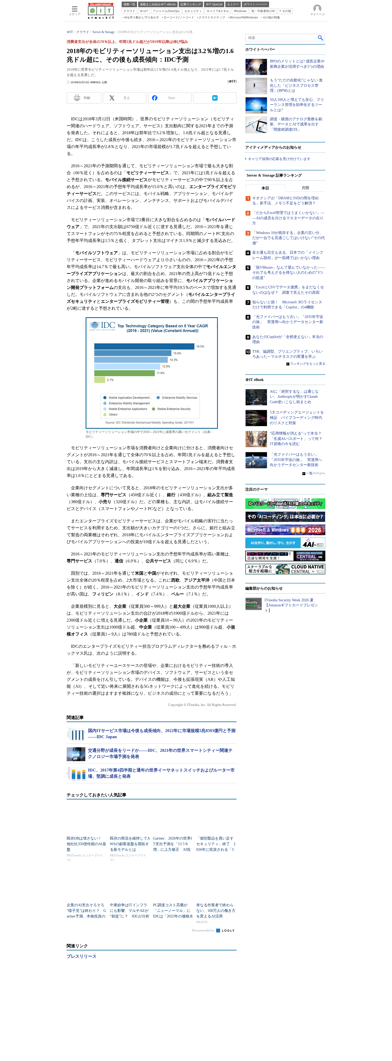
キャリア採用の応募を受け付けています (279, 159)
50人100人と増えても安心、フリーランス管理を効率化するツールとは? (297, 105)
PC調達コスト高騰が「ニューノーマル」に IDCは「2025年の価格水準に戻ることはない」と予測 (173, 916)
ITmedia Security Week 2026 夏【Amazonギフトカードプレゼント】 (291, 605)
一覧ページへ (315, 473)
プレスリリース (82, 956)
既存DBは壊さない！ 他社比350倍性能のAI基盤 (86, 844)
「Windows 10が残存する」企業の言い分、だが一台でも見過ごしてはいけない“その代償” (288, 238)
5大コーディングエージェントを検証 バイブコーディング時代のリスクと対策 (297, 417)
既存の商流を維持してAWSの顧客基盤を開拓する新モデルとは (130, 844)
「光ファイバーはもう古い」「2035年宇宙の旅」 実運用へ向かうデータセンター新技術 (287, 322)
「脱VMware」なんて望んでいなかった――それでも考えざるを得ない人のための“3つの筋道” (288, 272)
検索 (321, 37)
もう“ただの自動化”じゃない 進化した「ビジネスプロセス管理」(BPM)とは (296, 85)
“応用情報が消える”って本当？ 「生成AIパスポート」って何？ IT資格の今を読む (298, 438)
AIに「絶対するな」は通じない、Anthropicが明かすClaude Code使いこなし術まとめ (294, 397)
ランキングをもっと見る (307, 363)
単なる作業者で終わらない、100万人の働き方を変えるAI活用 (215, 910)
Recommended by (203, 930)
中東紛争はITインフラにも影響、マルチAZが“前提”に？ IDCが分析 (129, 910)
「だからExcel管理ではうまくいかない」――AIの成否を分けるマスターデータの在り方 (288, 218)
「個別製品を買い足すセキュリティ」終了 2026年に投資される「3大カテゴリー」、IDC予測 (216, 849)
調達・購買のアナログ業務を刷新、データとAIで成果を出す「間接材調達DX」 (296, 124)
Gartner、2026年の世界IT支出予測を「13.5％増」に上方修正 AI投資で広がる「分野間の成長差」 (172, 849)
